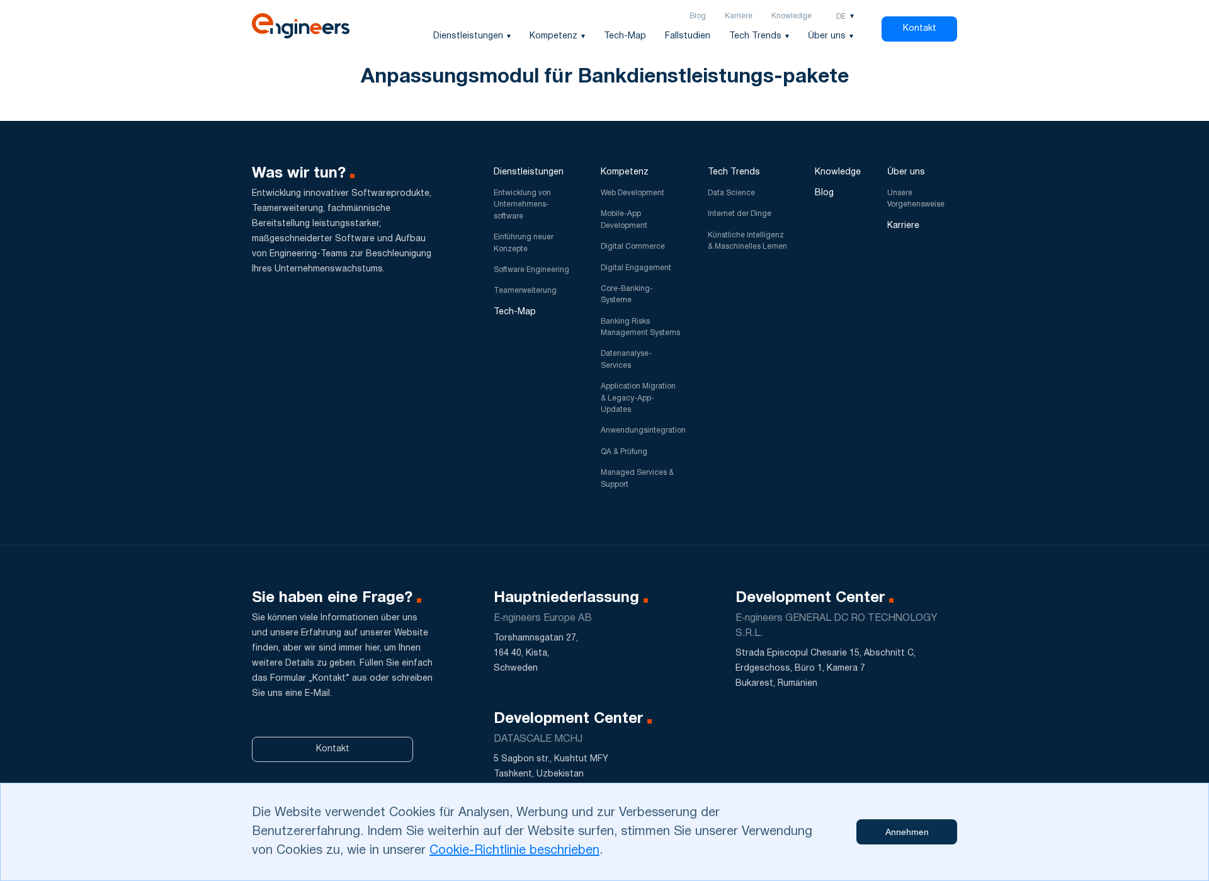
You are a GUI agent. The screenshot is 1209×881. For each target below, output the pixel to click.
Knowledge (791, 16)
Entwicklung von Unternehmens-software (522, 205)
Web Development (632, 193)
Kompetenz (553, 36)
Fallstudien (687, 36)
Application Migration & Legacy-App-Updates (638, 398)
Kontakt (919, 29)
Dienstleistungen (468, 36)
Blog (698, 16)
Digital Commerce (633, 246)
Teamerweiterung (525, 290)
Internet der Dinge (739, 213)
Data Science (731, 193)
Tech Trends (755, 36)
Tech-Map (625, 36)
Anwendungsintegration (643, 430)
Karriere (738, 16)
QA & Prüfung (624, 451)
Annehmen (907, 832)
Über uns (827, 36)
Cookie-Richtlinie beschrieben (514, 850)
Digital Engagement (636, 267)
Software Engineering (531, 269)
